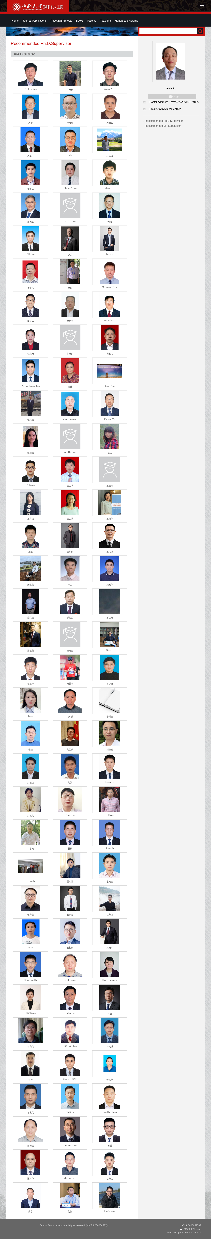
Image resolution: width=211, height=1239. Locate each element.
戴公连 (30, 1145)
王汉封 (70, 551)
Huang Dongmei (109, 980)
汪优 (109, 452)
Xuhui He (70, 1013)
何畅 (70, 1211)
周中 (30, 122)
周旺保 (70, 122)
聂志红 (70, 650)
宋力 (70, 584)
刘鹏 (70, 782)
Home (15, 20)
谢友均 (109, 353)
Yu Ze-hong (70, 221)
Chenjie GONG (70, 1079)
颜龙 (70, 254)
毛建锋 (30, 683)
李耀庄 (109, 716)
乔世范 (70, 617)
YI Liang (30, 254)
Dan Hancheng (110, 1112)
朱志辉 (70, 89)
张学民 (30, 188)
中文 (202, 6)
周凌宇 (30, 155)
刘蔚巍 (109, 749)
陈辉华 (30, 1178)
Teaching (105, 20)
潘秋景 (30, 650)
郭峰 (30, 1079)
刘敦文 (30, 815)
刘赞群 (70, 749)
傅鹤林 (109, 1079)
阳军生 (30, 320)
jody (70, 155)
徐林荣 (70, 353)
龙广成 (70, 716)
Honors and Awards (126, 20)
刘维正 (30, 782)
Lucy (30, 716)
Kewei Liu (109, 782)
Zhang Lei (109, 188)
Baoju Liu (70, 815)
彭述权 (109, 617)
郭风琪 (109, 1046)
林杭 (70, 848)
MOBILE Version (191, 1229)
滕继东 (30, 584)
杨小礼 (30, 287)
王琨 (30, 551)
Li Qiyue (110, 815)
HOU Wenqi (30, 1013)
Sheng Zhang (70, 188)
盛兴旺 (30, 617)
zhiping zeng (70, 1178)
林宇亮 (30, 848)
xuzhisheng (109, 320)
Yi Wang (31, 485)
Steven (109, 650)
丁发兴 (30, 1112)
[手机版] (181, 1229)
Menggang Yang (109, 287)
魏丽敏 (30, 452)
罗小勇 (109, 683)
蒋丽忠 (70, 914)
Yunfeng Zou (31, 89)
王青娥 (30, 518)
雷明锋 (70, 881)
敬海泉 (30, 914)
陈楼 (109, 1145)
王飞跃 (109, 551)
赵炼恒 (109, 155)
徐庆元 (30, 353)
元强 (109, 221)
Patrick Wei (109, 419)
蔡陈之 (109, 1178)
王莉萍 (109, 518)
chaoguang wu (70, 419)
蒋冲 (30, 947)
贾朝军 (109, 947)
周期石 (109, 122)
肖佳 (70, 386)
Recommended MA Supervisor (163, 125)
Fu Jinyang (109, 1211)
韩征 (109, 1013)
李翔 (30, 749)
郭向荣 (30, 1046)
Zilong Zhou (109, 89)
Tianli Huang (70, 980)
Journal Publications (34, 20)
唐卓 (30, 1211)
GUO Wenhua (70, 1046)
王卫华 (70, 485)
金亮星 (109, 881)
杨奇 (70, 287)
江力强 (109, 914)
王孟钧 (70, 518)
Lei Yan (109, 254)
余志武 (30, 221)
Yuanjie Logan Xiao (30, 386)
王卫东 (109, 485)
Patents (91, 20)
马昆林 (70, 683)
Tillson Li (30, 881)
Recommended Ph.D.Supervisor (164, 120)
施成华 (109, 584)
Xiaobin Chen (70, 1145)
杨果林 (70, 320)
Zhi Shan (70, 1112)
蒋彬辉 (70, 947)
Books (79, 20)
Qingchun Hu (30, 980)
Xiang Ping (110, 386)
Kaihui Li (110, 848)
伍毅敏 (30, 419)
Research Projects (61, 20)
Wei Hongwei (70, 452)
